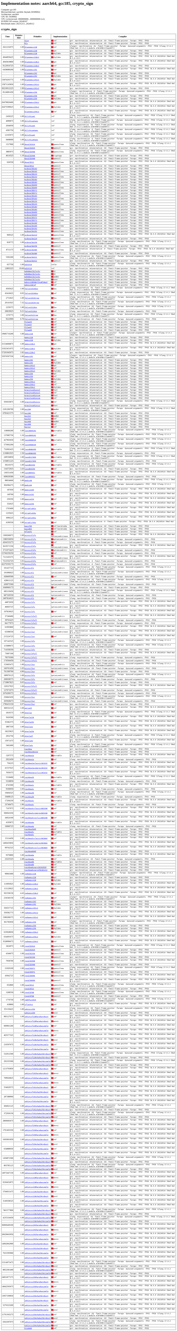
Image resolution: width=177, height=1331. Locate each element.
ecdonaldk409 (31, 212)
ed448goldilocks (32, 271)
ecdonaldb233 (31, 174)
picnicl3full (31, 654)
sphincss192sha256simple (36, 1253)
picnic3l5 (29, 591)
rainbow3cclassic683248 (36, 808)
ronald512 (29, 985)
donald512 (29, 162)
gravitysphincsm (32, 395)
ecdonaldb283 (31, 180)
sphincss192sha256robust (36, 1244)
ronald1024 (30, 946)
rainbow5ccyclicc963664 (36, 848)
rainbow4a (29, 822)
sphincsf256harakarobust (36, 1121)
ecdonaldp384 (31, 250)
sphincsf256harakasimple (36, 1130)
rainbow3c (29, 801)
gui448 (28, 421)
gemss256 (29, 374)
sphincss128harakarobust (36, 1173)
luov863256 (30, 465)
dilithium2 (30, 116)
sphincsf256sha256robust (36, 1140)
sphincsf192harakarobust (36, 1069)
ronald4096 (30, 976)
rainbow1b (29, 777)
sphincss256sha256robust (36, 1296)
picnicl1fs (30, 602)
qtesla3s (29, 745)
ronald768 (29, 992)
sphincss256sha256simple (36, 1305)
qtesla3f (29, 736)
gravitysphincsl (32, 390)
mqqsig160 (29, 490)
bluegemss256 (31, 92)
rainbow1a (29, 756)
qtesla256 (29, 731)
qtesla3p (29, 741)
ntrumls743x (30, 523)
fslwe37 (28, 325)
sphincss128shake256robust (38, 1210)
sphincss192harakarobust (36, 1225)
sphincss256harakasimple (36, 1287)
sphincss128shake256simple (38, 1218)
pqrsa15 (28, 708)
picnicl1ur (30, 627)
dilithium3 (30, 126)
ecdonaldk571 (31, 218)
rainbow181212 (31, 752)
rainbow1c (29, 785)
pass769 (28, 526)
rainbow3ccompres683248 (36, 813)
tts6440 (28, 1328)
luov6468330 (30, 440)
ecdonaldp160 (31, 223)
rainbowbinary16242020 (35, 867)
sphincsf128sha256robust (36, 1035)
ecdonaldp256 (31, 242)
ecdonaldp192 (31, 229)
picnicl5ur (30, 697)
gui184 (28, 409)
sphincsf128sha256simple (36, 1045)
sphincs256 (30, 1009)
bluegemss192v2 (32, 80)
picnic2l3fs (30, 546)
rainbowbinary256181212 (36, 870)
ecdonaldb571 (31, 190)
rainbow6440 (30, 851)
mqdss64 (28, 485)
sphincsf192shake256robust (38, 1106)
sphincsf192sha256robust (36, 1087)
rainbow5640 (30, 829)
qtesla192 (29, 722)
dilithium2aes (31, 121)
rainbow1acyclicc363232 (36, 773)
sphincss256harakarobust (36, 1277)
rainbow (28, 749)
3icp (27, 41)
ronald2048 (30, 961)
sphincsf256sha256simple (36, 1149)
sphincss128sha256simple (36, 1201)
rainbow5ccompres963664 (36, 843)
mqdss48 (28, 480)
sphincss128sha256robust (36, 1192)
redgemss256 (30, 922)
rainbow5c (29, 832)
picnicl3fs (30, 641)
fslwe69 (28, 330)
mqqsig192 (29, 494)
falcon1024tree (32, 298)
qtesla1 (28, 713)
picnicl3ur (30, 665)
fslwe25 (28, 322)
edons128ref (30, 285)
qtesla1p (29, 727)
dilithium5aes (31, 140)
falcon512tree (31, 315)
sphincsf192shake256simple (38, 1113)
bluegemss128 (31, 47)
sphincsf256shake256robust (38, 1158)
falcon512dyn (31, 307)
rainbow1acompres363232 (36, 768)
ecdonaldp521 (31, 257)
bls (26, 43)
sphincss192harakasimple (36, 1234)
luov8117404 (30, 457)
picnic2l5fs (30, 557)
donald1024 (30, 144)
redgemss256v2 (31, 932)
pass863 (28, 529)
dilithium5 (30, 135)
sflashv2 (29, 1005)
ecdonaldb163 (31, 169)
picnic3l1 (29, 568)
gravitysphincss (32, 402)
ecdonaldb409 (31, 185)
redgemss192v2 (31, 908)
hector (28, 427)
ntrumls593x (30, 518)
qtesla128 (29, 717)
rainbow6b (29, 862)
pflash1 (28, 532)
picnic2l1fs (30, 535)
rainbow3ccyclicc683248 (36, 818)
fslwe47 (28, 327)
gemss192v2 (30, 365)
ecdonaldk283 (31, 207)
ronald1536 (30, 954)
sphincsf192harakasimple (36, 1078)
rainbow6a (29, 855)
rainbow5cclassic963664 (36, 838)
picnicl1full (31, 616)
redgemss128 (30, 874)
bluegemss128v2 (32, 57)
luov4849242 (30, 431)
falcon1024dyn (31, 289)
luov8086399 (30, 449)
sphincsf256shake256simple (38, 1166)
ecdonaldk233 (31, 201)
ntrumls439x (30, 513)
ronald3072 (30, 968)
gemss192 (29, 356)
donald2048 (30, 152)
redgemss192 (30, 898)
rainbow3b (29, 793)
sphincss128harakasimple (36, 1182)
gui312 (28, 416)
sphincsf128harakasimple (36, 1026)
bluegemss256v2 (32, 102)
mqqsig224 (29, 499)
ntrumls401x (30, 508)
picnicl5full (31, 686)
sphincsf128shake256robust (38, 1054)
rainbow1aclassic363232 (36, 763)
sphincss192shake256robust (38, 1262)
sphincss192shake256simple (38, 1270)
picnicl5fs (30, 675)
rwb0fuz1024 (30, 1000)
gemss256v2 (30, 382)
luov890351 (30, 473)
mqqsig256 (29, 504)
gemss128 (29, 334)
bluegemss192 (31, 70)
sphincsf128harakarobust (36, 1017)
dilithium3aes (31, 130)
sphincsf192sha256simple (36, 1097)
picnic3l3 (29, 580)
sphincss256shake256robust (38, 1315)
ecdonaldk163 (31, 196)
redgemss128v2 (31, 884)
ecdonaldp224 (31, 235)
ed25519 (28, 265)
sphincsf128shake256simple (38, 1061)
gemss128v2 (30, 344)
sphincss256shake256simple (38, 1322)
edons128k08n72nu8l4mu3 (36, 282)
